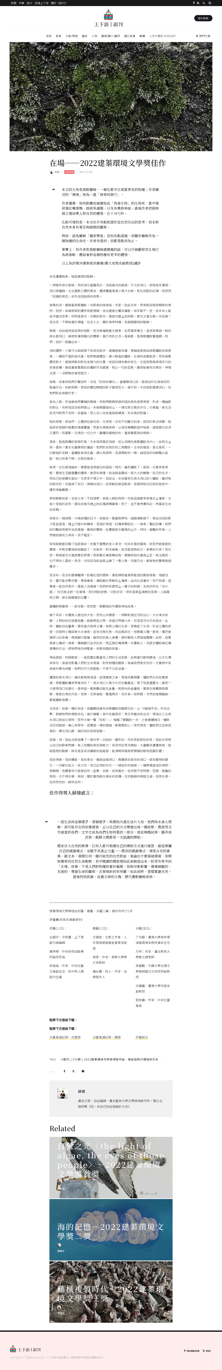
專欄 (142, 36)
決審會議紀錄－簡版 (107, 1037)
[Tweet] (73, 1071)
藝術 (84, 36)
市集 (21, 3)
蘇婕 (57, 172)
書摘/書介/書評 (110, 36)
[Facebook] (194, 3)
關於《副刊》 (59, 3)
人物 (94, 36)
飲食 (58, 36)
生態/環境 (72, 36)
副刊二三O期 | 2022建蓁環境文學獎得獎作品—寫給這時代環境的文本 (111, 1059)
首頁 (49, 36)
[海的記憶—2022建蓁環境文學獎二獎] (111, 1230)
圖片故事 (129, 36)
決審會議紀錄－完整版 (65, 1037)
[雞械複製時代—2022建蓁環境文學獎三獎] (111, 1292)
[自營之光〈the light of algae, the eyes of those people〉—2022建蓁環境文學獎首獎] (111, 1167)
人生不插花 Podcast (162, 36)
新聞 (13, 3)
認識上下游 (42, 3)
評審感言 (142, 1037)
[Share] (64, 1071)
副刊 (29, 3)
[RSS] (198, 3)
